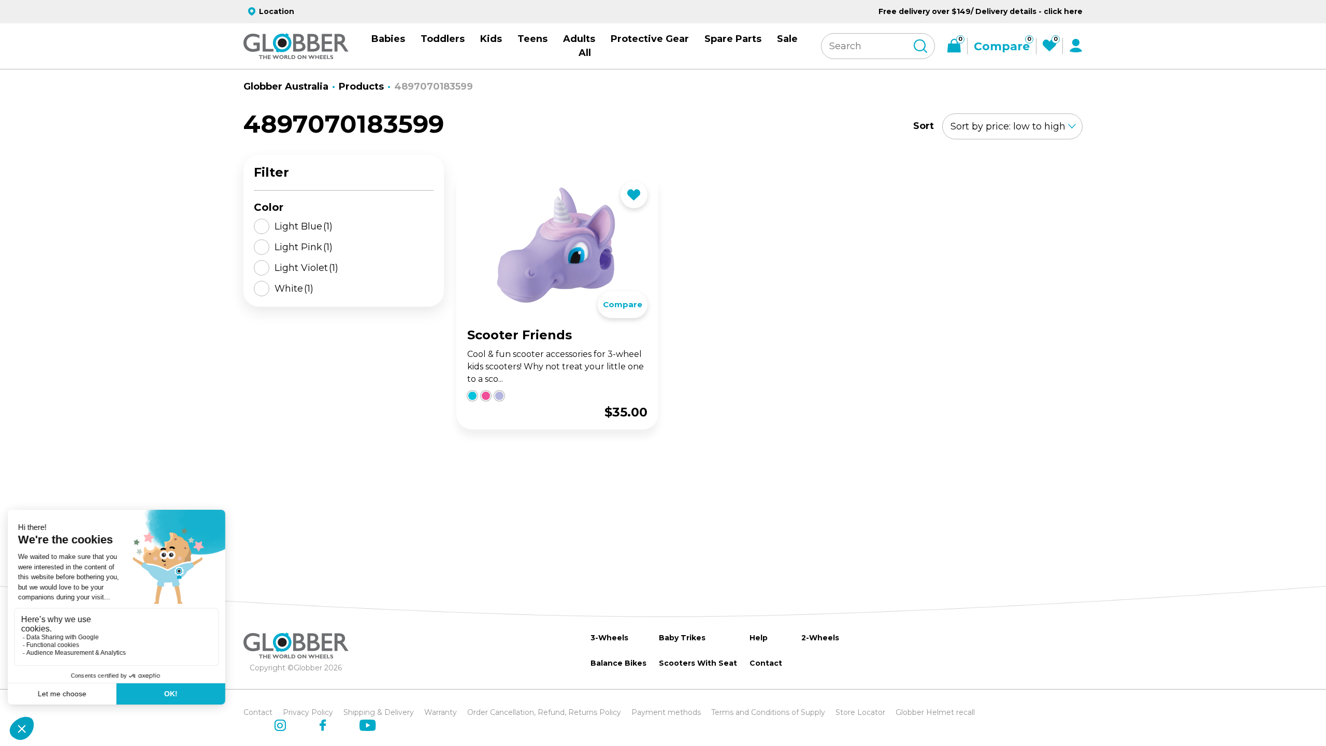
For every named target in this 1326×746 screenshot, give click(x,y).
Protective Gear (650, 39)
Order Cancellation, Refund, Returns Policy (544, 712)
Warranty (440, 712)
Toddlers (443, 39)
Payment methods (666, 712)
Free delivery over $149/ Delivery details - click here (980, 11)
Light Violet (306, 268)
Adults (579, 39)
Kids (491, 39)
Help (759, 637)
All (585, 53)
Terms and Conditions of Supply (768, 712)
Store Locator (860, 712)
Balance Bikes (618, 663)
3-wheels (609, 637)
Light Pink (304, 247)
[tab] (462, 428)
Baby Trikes (682, 637)
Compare (622, 304)
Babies (388, 39)
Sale (787, 39)
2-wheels (820, 637)
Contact (766, 663)
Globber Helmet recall (935, 712)
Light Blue (304, 226)
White (294, 288)
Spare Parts (732, 39)
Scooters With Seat (698, 663)
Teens (532, 39)
